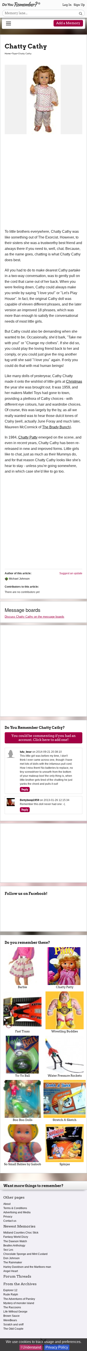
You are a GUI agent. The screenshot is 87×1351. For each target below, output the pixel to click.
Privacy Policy (57, 1347)
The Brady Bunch (56, 427)
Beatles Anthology (14, 1245)
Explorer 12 (10, 1290)
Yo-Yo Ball (22, 1075)
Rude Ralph (10, 1294)
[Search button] (80, 13)
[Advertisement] (43, 183)
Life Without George (15, 1311)
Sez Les (8, 1249)
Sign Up (79, 4)
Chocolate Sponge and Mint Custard (25, 1254)
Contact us (9, 1220)
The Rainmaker (12, 1262)
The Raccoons (12, 1307)
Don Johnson (11, 1258)
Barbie (22, 987)
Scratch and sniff (13, 1324)
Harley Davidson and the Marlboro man (27, 1266)
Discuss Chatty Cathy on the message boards (34, 616)
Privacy (7, 1216)
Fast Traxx (22, 1031)
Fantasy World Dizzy (15, 1236)
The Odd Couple (13, 1328)
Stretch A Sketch (65, 1120)
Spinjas (65, 1164)
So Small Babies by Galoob (22, 1164)
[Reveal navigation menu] (8, 23)
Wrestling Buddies (64, 1031)
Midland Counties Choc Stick (20, 1232)
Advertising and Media (17, 1212)
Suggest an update (70, 573)
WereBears (10, 1320)
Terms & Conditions (15, 1208)
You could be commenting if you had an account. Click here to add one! (43, 738)
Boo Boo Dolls (22, 1120)
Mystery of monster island (18, 1303)
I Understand (31, 1347)
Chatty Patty (27, 437)
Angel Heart (10, 1271)
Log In (67, 4)
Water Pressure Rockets (65, 1075)
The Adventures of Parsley (19, 1298)
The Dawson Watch (15, 1241)
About (6, 1203)
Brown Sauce (11, 1315)
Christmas (74, 381)
